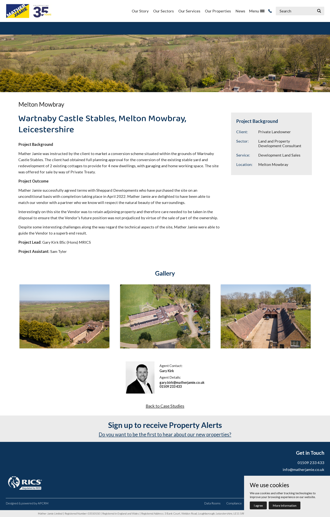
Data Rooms (212, 503)
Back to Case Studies (165, 405)
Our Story (140, 11)
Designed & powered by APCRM (27, 503)
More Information (284, 505)
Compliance (234, 503)
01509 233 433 (170, 387)
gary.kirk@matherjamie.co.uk (182, 383)
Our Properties (218, 11)
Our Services (189, 11)
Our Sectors (163, 11)
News (240, 11)
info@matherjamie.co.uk (303, 469)
